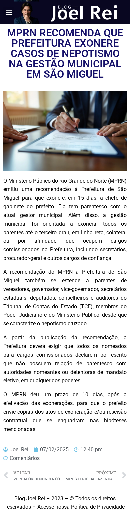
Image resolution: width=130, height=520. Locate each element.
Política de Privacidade (98, 507)
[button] (8, 12)
